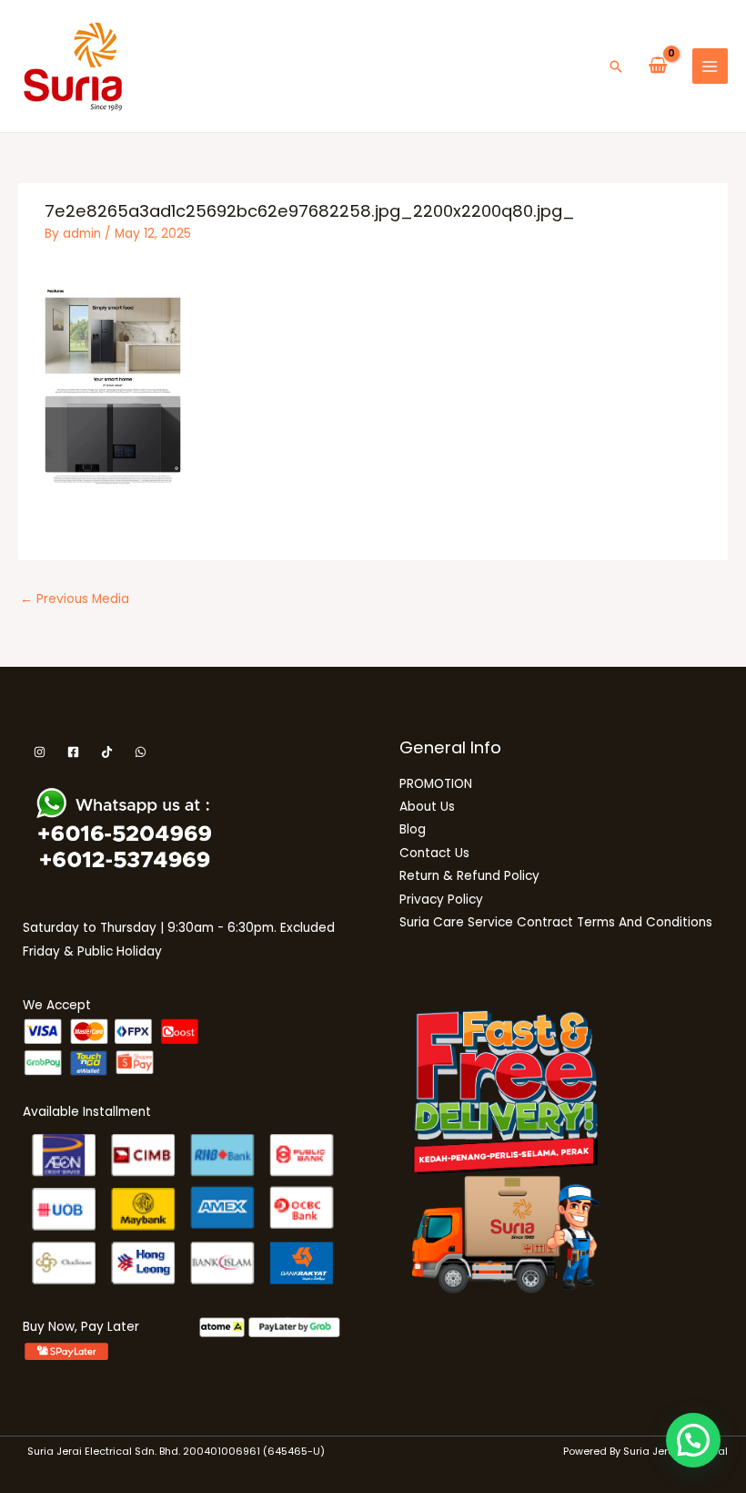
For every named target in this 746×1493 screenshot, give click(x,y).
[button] (616, 66)
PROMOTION (435, 784)
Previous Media (74, 599)
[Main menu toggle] (710, 66)
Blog (412, 829)
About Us (427, 806)
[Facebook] (73, 752)
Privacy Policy (441, 899)
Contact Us (434, 853)
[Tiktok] (107, 752)
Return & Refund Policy (469, 876)
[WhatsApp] (140, 752)
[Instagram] (39, 752)
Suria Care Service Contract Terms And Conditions (555, 922)
